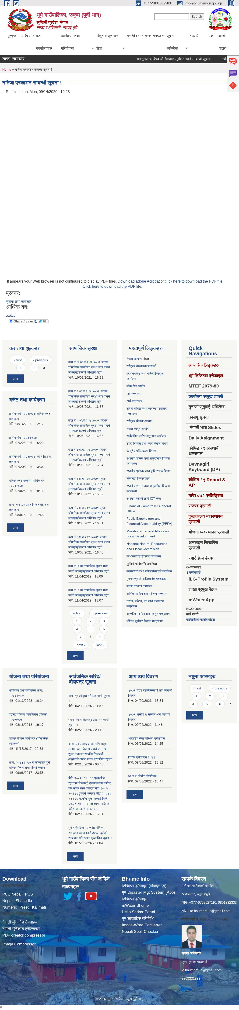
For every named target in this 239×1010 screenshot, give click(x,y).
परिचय (26, 36)
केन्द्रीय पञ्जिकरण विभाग (141, 451)
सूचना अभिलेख (172, 42)
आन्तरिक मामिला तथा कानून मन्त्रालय (148, 614)
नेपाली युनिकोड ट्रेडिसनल (21, 929)
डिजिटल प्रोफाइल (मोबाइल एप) (144, 886)
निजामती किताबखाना (138, 478)
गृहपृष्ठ (11, 36)
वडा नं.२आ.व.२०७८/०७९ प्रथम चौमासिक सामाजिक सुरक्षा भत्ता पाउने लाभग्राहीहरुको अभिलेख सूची (89, 513)
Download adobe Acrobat (139, 281)
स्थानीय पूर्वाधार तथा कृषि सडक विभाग (148, 471)
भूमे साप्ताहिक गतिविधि (138, 918)
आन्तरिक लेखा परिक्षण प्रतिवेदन (146, 738)
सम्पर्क (209, 36)
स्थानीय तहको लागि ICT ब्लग (144, 498)
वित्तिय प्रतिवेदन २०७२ (141, 757)
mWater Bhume (135, 905)
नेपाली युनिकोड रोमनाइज (20, 922)
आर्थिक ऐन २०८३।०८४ (23, 437)
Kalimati (39, 907)
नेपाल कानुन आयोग (137, 428)
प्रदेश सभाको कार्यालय (139, 586)
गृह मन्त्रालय (134, 393)
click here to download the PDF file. (194, 281)
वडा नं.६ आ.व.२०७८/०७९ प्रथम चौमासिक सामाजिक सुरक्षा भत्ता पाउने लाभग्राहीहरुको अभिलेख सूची (89, 396)
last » (100, 645)
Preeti (24, 907)
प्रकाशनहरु (153, 36)
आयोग (141, 386)
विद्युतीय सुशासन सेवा (107, 42)
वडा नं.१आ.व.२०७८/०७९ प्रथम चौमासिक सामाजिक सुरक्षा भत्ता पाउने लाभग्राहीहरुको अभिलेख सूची (89, 542)
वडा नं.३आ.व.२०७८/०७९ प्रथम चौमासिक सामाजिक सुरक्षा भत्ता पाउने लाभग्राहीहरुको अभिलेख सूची (89, 484)
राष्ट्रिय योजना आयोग (139, 421)
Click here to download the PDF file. (112, 286)
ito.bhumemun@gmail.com (210, 911)
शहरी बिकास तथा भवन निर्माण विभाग (147, 443)
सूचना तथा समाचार (19, 302)
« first (18, 360)
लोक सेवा (132, 386)
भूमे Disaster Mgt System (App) (148, 892)
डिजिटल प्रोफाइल (135, 899)
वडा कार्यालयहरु (44, 42)
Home (6, 69)
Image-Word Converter (142, 925)
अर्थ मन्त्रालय (134, 401)
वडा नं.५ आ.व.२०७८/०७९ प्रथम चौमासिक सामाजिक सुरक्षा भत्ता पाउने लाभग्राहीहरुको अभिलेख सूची (89, 425)
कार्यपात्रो (194, 572)
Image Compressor (19, 944)
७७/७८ (10, 316)
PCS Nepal (11, 894)
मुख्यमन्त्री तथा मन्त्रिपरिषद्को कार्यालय (149, 571)
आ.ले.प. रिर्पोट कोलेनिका (142, 776)
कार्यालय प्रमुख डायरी (206, 396)
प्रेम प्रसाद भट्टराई (194, 962)
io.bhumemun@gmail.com (202, 970)
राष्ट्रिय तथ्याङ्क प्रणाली (141, 366)
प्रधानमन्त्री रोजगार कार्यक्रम (144, 556)
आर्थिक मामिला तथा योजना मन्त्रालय (147, 593)
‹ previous (40, 360)
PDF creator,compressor (23, 935)
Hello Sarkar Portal (138, 912)
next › (81, 645)
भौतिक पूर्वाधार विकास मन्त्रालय (145, 621)
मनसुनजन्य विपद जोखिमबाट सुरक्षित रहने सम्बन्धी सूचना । (164, 59)
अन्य (15, 379)
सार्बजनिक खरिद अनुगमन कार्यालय (146, 436)
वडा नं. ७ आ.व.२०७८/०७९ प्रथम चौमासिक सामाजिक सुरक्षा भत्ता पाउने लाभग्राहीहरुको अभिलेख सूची (89, 367)
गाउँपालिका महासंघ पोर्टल (200, 619)
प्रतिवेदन (133, 36)
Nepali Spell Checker (140, 931)
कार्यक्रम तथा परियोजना (70, 42)
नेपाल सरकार (134, 358)
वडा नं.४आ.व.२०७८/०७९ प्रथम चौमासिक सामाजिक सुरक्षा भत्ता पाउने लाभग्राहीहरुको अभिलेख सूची (89, 455)
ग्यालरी (194, 36)
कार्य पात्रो (222, 42)
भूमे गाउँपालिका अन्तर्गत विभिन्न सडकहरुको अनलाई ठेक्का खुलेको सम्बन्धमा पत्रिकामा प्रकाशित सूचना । (90, 833)
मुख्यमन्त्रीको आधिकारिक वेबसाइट (146, 579)
